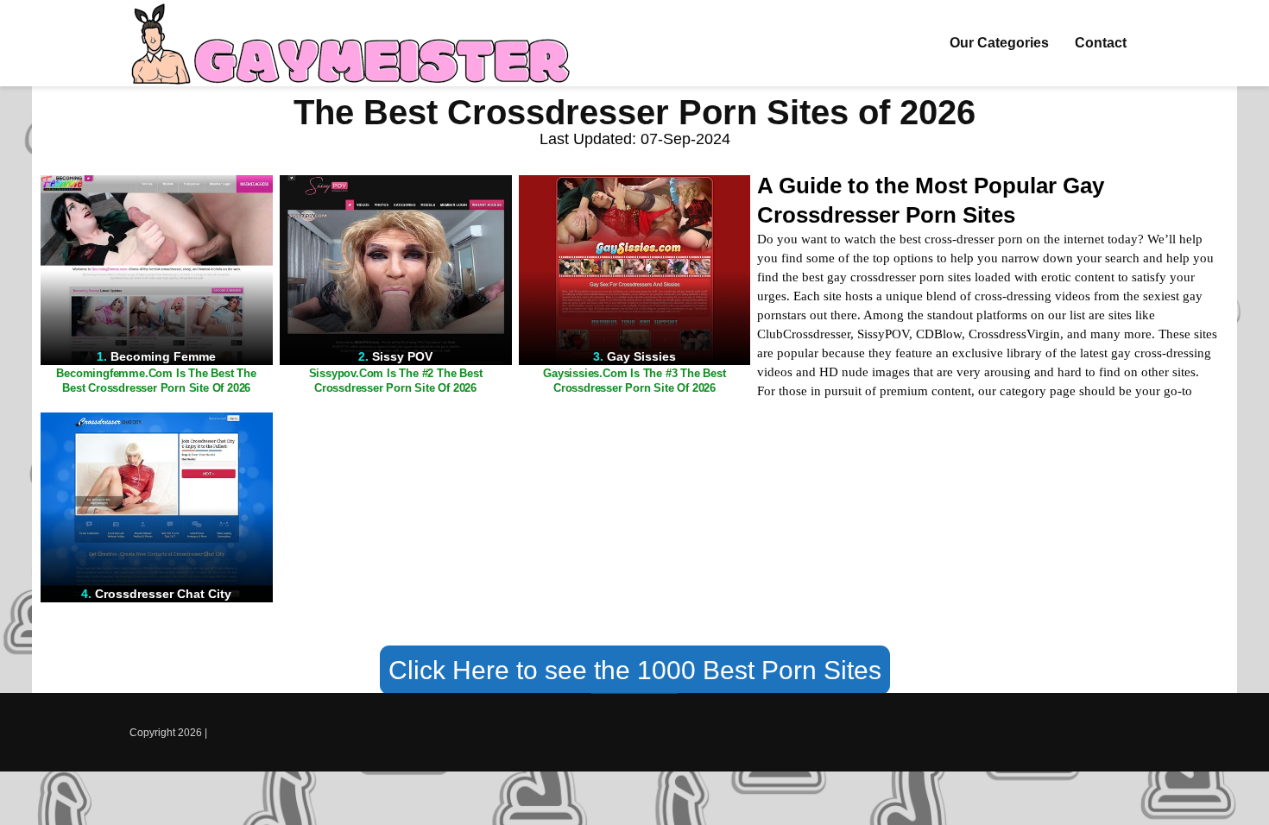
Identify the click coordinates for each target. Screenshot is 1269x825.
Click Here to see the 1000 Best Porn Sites (634, 670)
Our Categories (999, 42)
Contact (1101, 42)
